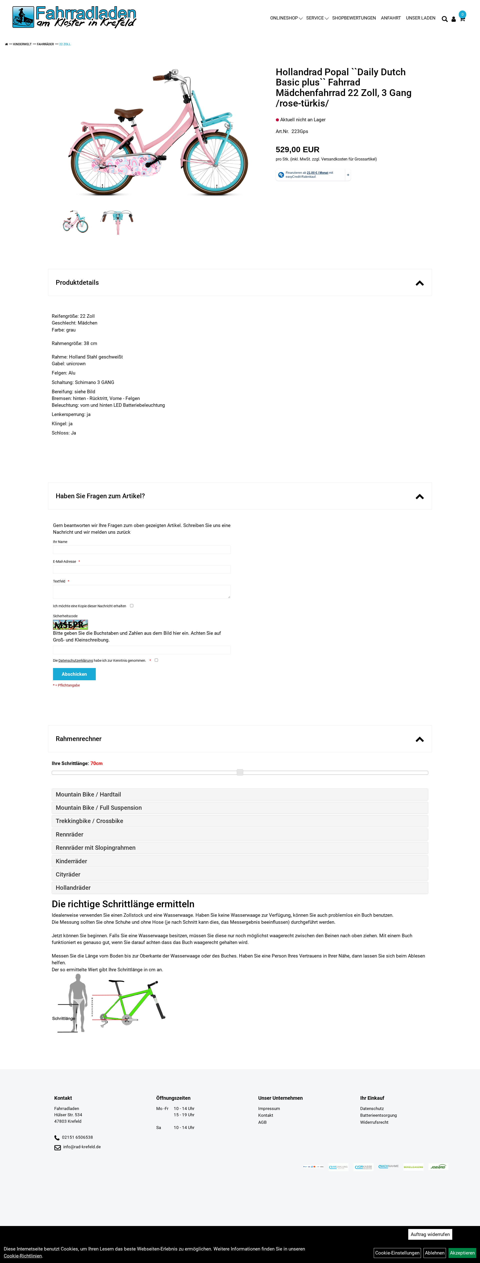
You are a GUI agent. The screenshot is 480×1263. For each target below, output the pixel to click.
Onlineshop (284, 17)
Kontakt (265, 1115)
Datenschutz (372, 1108)
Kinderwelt (22, 44)
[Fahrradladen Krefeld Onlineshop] (75, 18)
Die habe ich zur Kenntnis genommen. (100, 660)
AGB (262, 1122)
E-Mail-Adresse (64, 562)
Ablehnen (434, 1253)
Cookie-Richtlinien (23, 1256)
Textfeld (59, 581)
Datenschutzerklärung (75, 660)
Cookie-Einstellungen (397, 1253)
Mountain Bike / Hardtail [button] (88, 794)
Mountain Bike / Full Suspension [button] (99, 807)
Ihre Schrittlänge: (70, 763)
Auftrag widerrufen (430, 1234)
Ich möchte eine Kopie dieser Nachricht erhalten (89, 606)
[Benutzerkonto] (454, 19)
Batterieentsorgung (378, 1115)
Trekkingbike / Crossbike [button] (89, 821)
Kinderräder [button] (71, 861)
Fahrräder (45, 44)
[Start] (6, 44)
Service (315, 17)
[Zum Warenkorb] (462, 19)
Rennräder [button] (69, 834)
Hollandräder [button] (73, 887)
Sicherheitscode (65, 616)
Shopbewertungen (354, 17)
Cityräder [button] (68, 874)
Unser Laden (421, 17)
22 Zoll (65, 44)
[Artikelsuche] (445, 19)
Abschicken (74, 674)
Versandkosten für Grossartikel (348, 159)
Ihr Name (60, 542)
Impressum (269, 1108)
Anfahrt (391, 17)
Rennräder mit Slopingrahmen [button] (96, 847)
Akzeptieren (462, 1253)
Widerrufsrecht (374, 1122)
